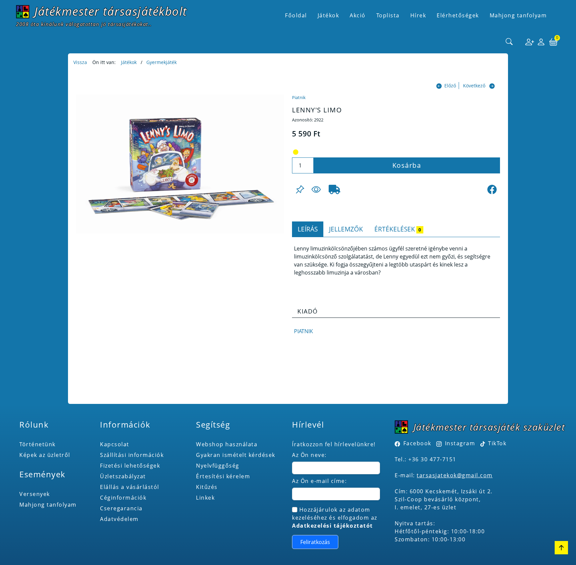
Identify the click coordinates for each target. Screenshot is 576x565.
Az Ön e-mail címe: (319, 481)
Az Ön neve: (309, 455)
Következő (474, 85)
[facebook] (492, 189)
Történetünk (37, 444)
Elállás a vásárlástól (129, 487)
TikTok (496, 443)
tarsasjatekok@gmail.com (455, 475)
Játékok (129, 62)
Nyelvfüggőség (217, 465)
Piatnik (299, 97)
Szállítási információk (132, 455)
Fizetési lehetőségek (130, 465)
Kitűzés (207, 487)
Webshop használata (226, 444)
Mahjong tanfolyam (48, 504)
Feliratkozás (315, 542)
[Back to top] (561, 547)
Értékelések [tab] (397, 228)
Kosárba (406, 165)
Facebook (417, 443)
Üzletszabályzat (123, 476)
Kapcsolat (114, 444)
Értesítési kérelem (223, 476)
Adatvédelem (119, 519)
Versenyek (34, 494)
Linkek (205, 497)
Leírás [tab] (308, 228)
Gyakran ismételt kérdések (235, 455)
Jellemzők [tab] (346, 228)
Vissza (80, 62)
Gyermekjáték (161, 62)
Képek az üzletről (44, 455)
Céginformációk (123, 497)
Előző (450, 85)
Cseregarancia (121, 508)
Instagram (460, 443)
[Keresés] (509, 42)
